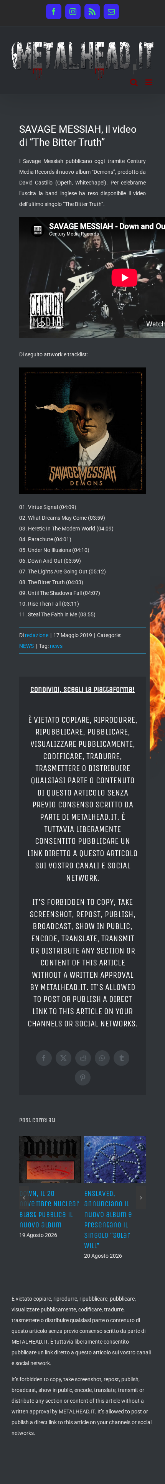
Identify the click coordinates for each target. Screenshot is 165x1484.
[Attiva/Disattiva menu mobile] (149, 82)
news (56, 646)
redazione (36, 635)
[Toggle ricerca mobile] (134, 82)
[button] (24, 1188)
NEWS (26, 646)
